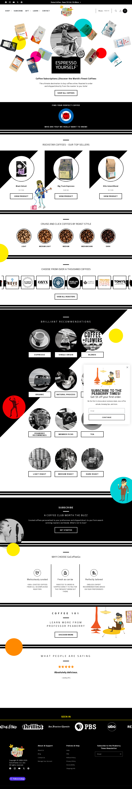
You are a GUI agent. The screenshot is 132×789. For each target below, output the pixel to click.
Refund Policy (71, 757)
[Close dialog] (127, 367)
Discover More (66, 634)
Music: (100, 10)
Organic (39, 394)
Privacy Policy (71, 761)
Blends (92, 354)
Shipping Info (70, 768)
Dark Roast (92, 474)
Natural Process (66, 394)
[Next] (126, 282)
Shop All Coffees (66, 93)
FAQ (67, 754)
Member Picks (66, 434)
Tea (92, 434)
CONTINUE (106, 417)
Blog (39, 754)
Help (68, 750)
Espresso (39, 354)
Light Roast (39, 474)
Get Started (66, 530)
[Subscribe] (120, 754)
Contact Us (41, 757)
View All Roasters (66, 296)
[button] (8, 10)
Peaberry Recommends (40, 434)
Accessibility (70, 764)
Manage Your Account (45, 761)
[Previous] (6, 282)
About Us (41, 750)
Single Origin (66, 354)
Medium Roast (66, 474)
